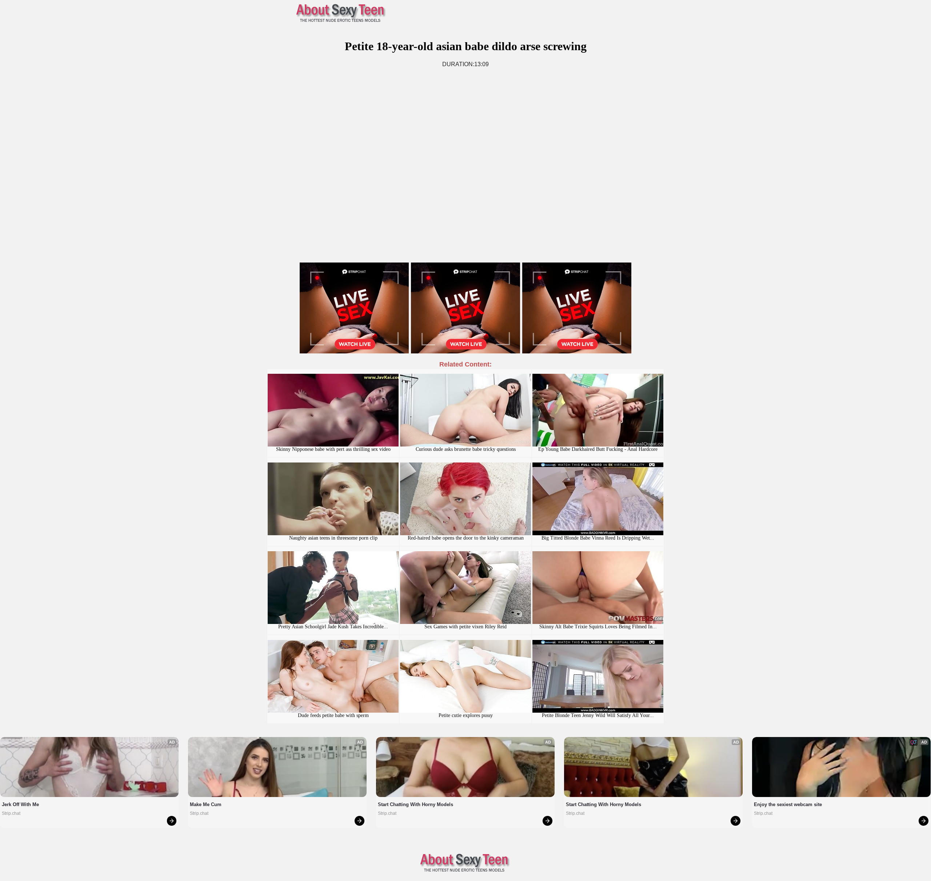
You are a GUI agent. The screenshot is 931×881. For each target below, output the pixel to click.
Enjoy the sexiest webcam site (788, 804)
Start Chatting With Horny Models (415, 804)
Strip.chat (11, 813)
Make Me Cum (205, 804)
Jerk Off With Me (20, 804)
